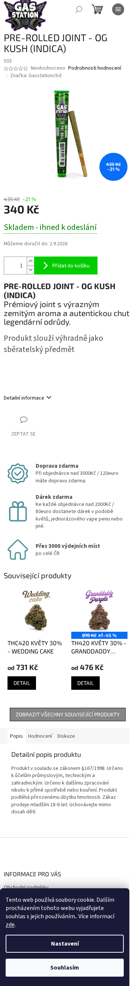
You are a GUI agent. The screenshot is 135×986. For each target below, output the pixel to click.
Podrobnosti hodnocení (94, 68)
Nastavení (65, 944)
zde (10, 924)
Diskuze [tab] (66, 736)
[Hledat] (78, 9)
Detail (22, 683)
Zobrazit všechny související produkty (68, 714)
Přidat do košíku (71, 265)
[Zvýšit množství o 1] (30, 261)
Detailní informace (24, 398)
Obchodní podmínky (26, 887)
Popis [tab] (16, 736)
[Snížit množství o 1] (30, 270)
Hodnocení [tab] (40, 736)
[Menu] (118, 9)
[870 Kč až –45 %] (99, 610)
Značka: (36, 75)
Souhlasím (64, 968)
